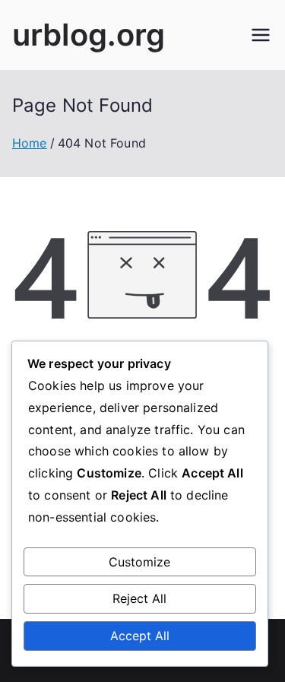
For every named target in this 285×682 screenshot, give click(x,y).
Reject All (139, 598)
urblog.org (89, 34)
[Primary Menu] (261, 35)
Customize (139, 561)
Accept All (139, 635)
